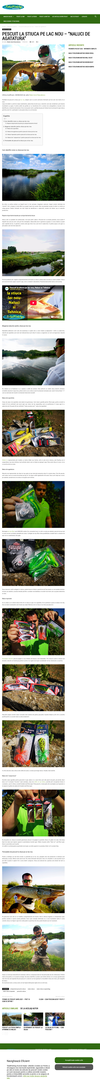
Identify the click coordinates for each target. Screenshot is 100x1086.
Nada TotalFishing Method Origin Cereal (81, 53)
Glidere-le (5, 460)
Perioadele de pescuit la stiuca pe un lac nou (19, 140)
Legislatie (84, 16)
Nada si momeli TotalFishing (11, 21)
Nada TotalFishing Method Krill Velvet (81, 58)
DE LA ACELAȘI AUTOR (29, 1008)
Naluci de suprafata (12, 128)
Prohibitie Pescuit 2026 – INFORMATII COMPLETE (83, 49)
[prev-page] (3, 1033)
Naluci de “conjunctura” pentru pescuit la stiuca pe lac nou (24, 137)
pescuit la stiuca (21, 991)
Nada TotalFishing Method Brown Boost (81, 62)
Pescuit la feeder (32, 16)
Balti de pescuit (75, 16)
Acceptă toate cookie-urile (74, 1060)
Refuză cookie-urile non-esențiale (74, 1067)
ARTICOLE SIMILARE (10, 1008)
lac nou (23, 99)
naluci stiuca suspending (43, 989)
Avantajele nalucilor (7, 658)
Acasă (3, 26)
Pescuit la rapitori (44, 16)
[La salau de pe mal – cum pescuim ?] (55, 1019)
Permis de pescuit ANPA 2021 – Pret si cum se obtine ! (16, 1000)
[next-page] (6, 1033)
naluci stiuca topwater (9, 991)
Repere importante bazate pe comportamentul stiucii (22, 123)
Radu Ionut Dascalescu (14, 42)
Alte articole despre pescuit (60, 16)
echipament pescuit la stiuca (18, 989)
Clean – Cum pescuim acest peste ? (52, 999)
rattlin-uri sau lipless (40, 782)
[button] (95, 17)
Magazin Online (8, 16)
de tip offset (11, 531)
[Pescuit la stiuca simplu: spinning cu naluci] (12, 1019)
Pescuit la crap (21, 16)
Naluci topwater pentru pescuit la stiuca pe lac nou (22, 134)
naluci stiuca (31, 989)
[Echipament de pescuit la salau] (33, 1019)
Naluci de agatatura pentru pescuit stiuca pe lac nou (22, 131)
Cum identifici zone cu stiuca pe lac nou (16, 121)
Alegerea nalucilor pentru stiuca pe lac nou (18, 126)
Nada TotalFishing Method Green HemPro (81, 66)
